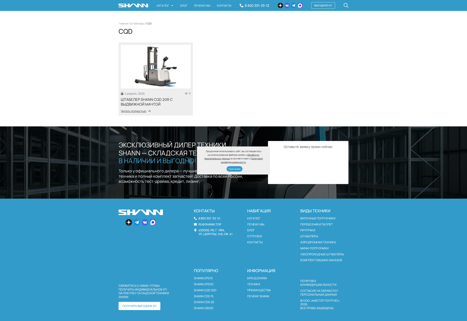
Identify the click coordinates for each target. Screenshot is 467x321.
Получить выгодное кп (139, 306)
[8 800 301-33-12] (241, 5)
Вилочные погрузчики (317, 218)
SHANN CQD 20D (205, 290)
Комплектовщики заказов (321, 260)
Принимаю (234, 169)
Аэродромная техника (318, 242)
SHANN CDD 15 (203, 296)
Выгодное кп (323, 5)
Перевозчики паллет (316, 224)
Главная (123, 23)
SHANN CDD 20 (204, 302)
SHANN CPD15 (203, 278)
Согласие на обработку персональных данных (319, 293)
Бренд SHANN (257, 278)
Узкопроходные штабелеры (322, 254)
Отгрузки (254, 236)
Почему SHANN (258, 296)
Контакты (224, 5)
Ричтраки (307, 230)
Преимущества (259, 290)
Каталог (163, 5)
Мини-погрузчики (314, 248)
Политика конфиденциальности (318, 283)
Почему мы (202, 5)
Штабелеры (137, 23)
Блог (183, 5)
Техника (253, 284)
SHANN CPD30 (203, 284)
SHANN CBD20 (203, 308)
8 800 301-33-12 (257, 5)
